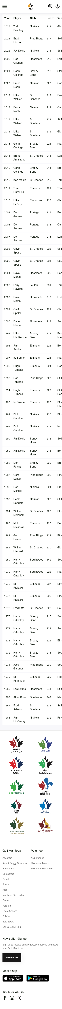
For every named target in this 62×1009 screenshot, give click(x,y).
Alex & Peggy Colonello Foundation (14, 865)
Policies (6, 916)
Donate (6, 879)
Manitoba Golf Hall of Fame (13, 897)
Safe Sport (8, 921)
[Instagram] (12, 998)
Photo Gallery (9, 911)
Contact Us (8, 873)
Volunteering (37, 857)
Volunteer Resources (42, 868)
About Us (7, 857)
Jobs (4, 889)
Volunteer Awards (40, 863)
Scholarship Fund (11, 926)
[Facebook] (4, 998)
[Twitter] (19, 998)
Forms (5, 884)
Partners (6, 905)
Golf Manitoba (11, 850)
